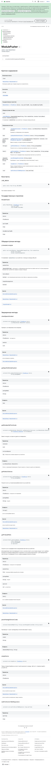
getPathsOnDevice (15, 145)
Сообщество (15, 759)
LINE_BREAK (5, 95)
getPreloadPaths (15, 151)
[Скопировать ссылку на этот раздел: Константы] (11, 177)
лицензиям (27, 731)
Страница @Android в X (23, 741)
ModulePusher (6, 104)
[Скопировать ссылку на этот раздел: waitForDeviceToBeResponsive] (21, 702)
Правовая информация (23, 759)
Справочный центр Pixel (39, 743)
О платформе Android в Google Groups (22, 750)
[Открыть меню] (2, 1)
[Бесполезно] (49, 26)
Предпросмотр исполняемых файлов (8, 747)
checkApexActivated (15, 128)
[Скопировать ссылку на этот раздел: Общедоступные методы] (22, 241)
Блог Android (20, 745)
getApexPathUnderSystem (16, 135)
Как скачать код (4, 745)
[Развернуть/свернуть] (9, 30)
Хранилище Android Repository (7, 741)
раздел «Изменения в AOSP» (8, 14)
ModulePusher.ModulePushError (10, 81)
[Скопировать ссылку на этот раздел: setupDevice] (10, 656)
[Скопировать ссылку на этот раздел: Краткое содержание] (19, 71)
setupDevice (14, 163)
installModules (6, 116)
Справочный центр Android (40, 741)
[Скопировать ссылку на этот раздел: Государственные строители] (25, 196)
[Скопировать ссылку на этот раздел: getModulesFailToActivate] (18, 425)
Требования (3, 743)
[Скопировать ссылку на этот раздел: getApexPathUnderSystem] (18, 368)
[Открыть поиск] (33, 1)
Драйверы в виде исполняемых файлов (7, 752)
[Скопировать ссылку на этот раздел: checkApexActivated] (15, 316)
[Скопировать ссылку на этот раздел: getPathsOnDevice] (14, 471)
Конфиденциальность (39, 759)
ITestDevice (13, 104)
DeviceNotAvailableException (10, 294)
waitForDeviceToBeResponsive (18, 170)
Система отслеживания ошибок (41, 751)
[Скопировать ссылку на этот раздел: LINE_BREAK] (10, 180)
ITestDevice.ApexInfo (15, 140)
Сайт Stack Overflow (39, 749)
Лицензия (32, 759)
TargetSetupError (7, 304)
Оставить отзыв (5, 761)
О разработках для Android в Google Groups (24, 753)
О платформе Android (6, 759)
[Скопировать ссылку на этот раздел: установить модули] (14, 245)
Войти (48, 1)
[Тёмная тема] (48, 184)
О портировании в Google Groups (25, 755)
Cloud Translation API (28, 21)
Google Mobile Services (39, 747)
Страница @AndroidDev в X (23, 743)
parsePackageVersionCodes (17, 158)
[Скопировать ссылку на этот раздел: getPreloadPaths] (12, 535)
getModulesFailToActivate (17, 138)
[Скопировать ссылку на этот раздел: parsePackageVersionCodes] (19, 620)
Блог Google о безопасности (24, 747)
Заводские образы (5, 749)
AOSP (2, 26)
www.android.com (38, 745)
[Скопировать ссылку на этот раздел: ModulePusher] (11, 200)
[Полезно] (47, 26)
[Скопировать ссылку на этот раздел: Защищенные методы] (19, 312)
